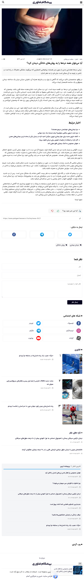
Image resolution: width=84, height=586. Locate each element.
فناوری (78, 349)
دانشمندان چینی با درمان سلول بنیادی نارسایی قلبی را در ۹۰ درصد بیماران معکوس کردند (52, 449)
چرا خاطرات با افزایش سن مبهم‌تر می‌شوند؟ (66, 483)
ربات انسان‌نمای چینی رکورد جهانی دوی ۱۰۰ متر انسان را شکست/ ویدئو (30, 406)
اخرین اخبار (76, 466)
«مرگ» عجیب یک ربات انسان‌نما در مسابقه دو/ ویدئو (36, 355)
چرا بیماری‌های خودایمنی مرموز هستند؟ (64, 129)
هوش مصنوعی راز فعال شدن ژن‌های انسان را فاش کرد (62, 473)
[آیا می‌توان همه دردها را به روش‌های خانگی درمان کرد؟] (42, 31)
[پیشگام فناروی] (42, 564)
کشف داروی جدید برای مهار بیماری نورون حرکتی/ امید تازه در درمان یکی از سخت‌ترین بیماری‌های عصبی (43, 136)
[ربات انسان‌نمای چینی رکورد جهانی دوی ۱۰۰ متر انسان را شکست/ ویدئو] (72, 414)
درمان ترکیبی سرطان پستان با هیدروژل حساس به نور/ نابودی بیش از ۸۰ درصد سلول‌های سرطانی (48, 438)
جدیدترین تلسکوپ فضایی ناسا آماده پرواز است (65, 504)
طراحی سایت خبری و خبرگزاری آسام (39, 576)
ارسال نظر (75, 302)
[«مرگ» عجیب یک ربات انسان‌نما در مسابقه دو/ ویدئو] (72, 364)
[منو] (81, 2)
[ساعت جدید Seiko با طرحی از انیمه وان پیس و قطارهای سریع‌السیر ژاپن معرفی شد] (72, 389)
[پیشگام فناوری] (42, 2)
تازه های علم (75, 432)
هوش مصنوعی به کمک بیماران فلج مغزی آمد (63, 143)
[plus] (58, 210)
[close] (80, 563)
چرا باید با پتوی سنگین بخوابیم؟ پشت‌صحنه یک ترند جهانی (58, 133)
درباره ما (42, 558)
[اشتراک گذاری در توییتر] (70, 234)
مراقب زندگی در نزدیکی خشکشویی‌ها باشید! (66, 515)
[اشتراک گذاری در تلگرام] (42, 234)
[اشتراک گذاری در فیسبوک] (14, 234)
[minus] (52, 210)
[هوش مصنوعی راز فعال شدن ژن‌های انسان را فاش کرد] (77, 570)
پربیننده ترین (65, 466)
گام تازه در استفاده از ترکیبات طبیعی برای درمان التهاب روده (58, 140)
